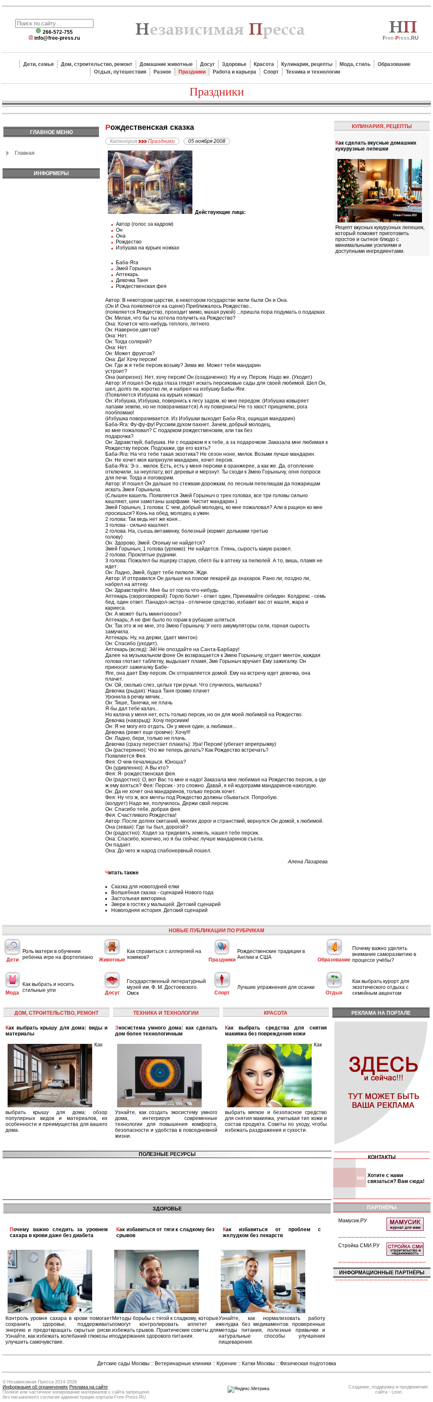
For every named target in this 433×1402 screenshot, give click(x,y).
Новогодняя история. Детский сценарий (159, 910)
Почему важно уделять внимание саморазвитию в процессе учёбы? (384, 954)
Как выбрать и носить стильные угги (48, 987)
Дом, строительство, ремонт (96, 64)
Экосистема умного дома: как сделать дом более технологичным (166, 1031)
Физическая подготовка (308, 1363)
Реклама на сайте (88, 1386)
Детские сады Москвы (123, 1363)
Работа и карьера (234, 72)
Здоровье (234, 64)
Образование (394, 64)
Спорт (271, 72)
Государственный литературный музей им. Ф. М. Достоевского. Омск (166, 987)
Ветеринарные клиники (183, 1363)
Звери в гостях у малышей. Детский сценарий (166, 904)
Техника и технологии (313, 72)
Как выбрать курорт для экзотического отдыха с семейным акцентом (380, 987)
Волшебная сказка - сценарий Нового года (162, 892)
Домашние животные (166, 64)
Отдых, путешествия (120, 72)
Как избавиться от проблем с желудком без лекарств (272, 1232)
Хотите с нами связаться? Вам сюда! (396, 1178)
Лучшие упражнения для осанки (276, 987)
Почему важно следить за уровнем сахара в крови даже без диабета (59, 1232)
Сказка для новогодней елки (145, 887)
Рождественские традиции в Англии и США (271, 954)
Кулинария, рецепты (306, 64)
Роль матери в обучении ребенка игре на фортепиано (57, 954)
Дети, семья (38, 64)
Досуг (207, 64)
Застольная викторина (138, 898)
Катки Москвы (258, 1363)
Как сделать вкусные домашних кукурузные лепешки (376, 146)
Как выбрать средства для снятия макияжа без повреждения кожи (276, 1031)
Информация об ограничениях (35, 1386)
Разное (162, 72)
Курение (226, 1363)
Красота (264, 64)
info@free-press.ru (57, 38)
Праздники (192, 72)
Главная (25, 153)
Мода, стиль (355, 64)
